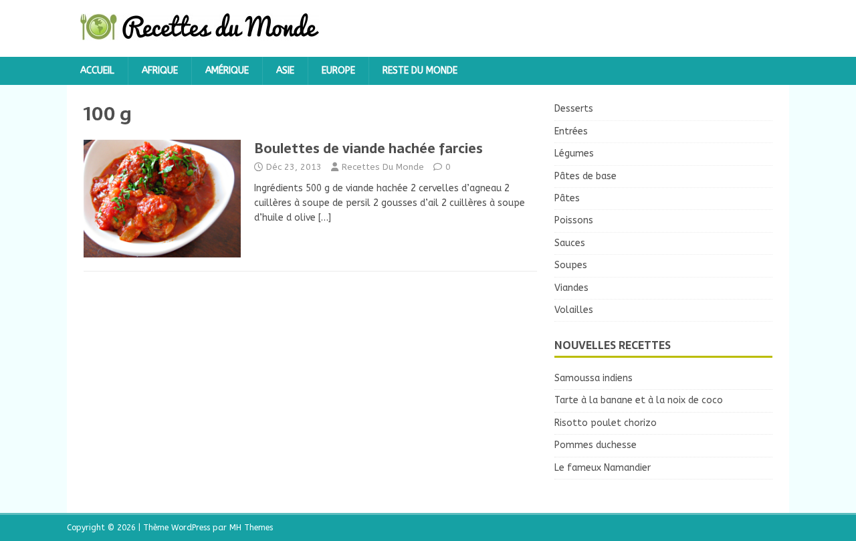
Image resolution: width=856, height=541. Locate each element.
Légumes (574, 153)
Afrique (160, 70)
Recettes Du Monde (383, 167)
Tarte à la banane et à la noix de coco (638, 400)
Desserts (573, 108)
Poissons (573, 220)
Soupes (570, 265)
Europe (338, 70)
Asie (285, 70)
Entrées (571, 131)
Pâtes (567, 198)
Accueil (97, 70)
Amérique (227, 70)
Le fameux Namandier (602, 467)
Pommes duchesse (595, 445)
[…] (324, 217)
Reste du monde (420, 70)
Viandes (571, 288)
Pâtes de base (585, 176)
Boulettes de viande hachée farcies (368, 148)
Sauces (569, 243)
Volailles (573, 310)
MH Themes (251, 527)
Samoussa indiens (593, 378)
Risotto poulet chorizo (605, 423)
